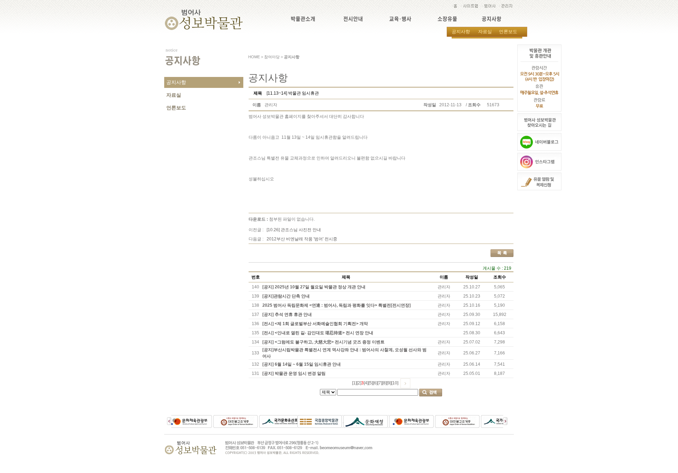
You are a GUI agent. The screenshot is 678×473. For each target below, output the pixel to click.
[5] (370, 383)
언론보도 (508, 31)
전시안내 (353, 19)
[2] (359, 383)
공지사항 (491, 19)
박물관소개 (303, 19)
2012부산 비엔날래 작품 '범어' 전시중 (302, 238)
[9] (389, 383)
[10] (394, 383)
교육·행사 (400, 19)
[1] (354, 383)
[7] (379, 383)
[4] (366, 383)
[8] (384, 383)
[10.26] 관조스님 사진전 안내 (294, 229)
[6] (375, 383)
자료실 (485, 31)
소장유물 (447, 19)
